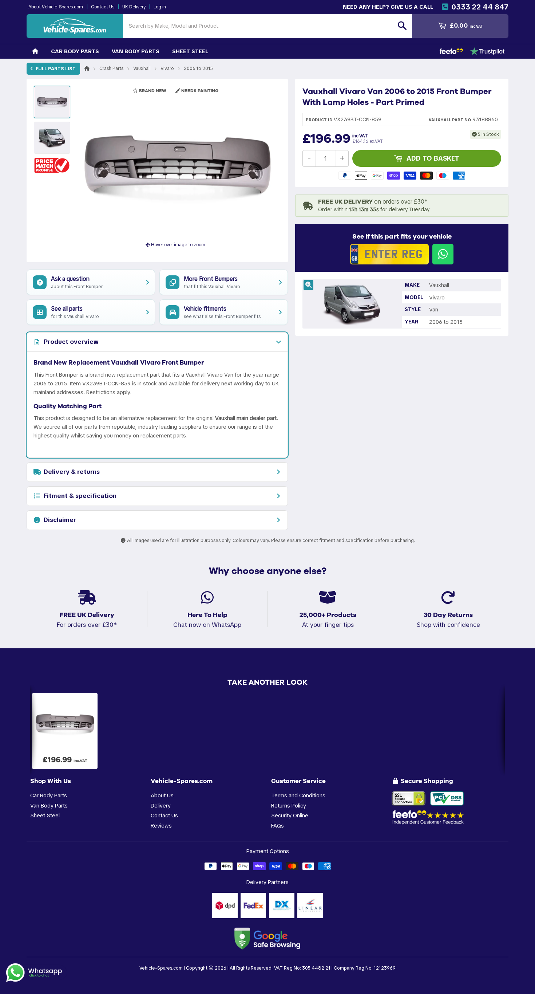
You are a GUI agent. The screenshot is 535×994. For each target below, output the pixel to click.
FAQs (277, 825)
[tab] (157, 342)
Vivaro (167, 68)
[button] (52, 165)
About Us (162, 795)
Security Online (289, 815)
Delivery (161, 805)
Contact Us (102, 6)
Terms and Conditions (298, 795)
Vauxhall (142, 68)
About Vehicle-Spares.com (55, 6)
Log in (160, 6)
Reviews (161, 825)
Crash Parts (111, 68)
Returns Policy (288, 805)
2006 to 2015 (198, 68)
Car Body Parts (75, 51)
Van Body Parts (135, 51)
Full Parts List (55, 68)
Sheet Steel (190, 51)
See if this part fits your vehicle (402, 236)
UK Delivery (134, 6)
